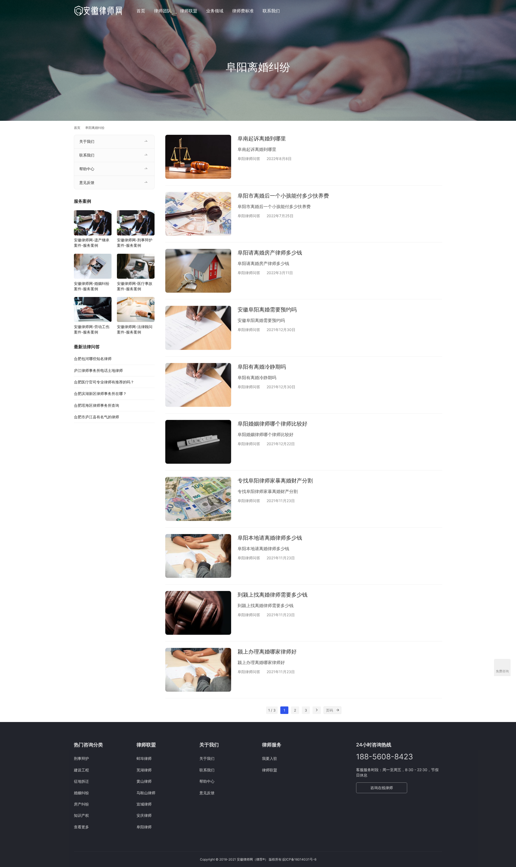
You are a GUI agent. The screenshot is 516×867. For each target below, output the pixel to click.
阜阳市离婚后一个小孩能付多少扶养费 (283, 196)
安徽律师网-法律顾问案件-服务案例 (134, 329)
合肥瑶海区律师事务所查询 (96, 405)
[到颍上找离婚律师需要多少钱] (198, 613)
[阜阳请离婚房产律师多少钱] (198, 271)
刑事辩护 (81, 758)
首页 (141, 10)
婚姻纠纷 (81, 792)
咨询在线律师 (381, 787)
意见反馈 (86, 182)
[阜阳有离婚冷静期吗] (198, 385)
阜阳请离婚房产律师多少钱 (270, 252)
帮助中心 (86, 168)
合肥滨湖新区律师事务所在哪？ (100, 393)
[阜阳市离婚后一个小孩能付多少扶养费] (198, 214)
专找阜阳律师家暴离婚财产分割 (275, 480)
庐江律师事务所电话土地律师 (98, 370)
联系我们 (271, 10)
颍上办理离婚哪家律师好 (267, 651)
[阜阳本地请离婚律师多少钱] (198, 556)
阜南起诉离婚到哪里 (262, 138)
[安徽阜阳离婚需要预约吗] (198, 328)
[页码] (337, 710)
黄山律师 (144, 781)
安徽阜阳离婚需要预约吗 (267, 309)
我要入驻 (269, 758)
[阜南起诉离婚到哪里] (198, 157)
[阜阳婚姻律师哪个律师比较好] (198, 442)
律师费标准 (243, 10)
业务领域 (214, 10)
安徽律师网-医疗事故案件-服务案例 (134, 286)
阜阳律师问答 (249, 158)
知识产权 (81, 815)
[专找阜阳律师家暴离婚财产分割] (198, 499)
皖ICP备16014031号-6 (299, 859)
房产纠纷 (81, 804)
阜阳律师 (144, 827)
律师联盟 (188, 10)
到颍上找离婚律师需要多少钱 (272, 595)
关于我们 (86, 141)
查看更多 (81, 827)
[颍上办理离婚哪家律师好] (198, 670)
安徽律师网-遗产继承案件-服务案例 (91, 243)
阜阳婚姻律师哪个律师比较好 (272, 423)
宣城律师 (144, 804)
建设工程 (81, 770)
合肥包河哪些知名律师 (93, 358)
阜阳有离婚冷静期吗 (262, 367)
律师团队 (162, 10)
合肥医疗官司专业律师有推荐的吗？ (104, 382)
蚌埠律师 (144, 758)
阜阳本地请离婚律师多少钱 (270, 538)
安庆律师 (144, 815)
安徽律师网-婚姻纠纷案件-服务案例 (91, 286)
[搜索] (439, 10)
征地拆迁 (81, 781)
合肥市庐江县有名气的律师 (96, 417)
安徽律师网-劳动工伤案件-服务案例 (91, 329)
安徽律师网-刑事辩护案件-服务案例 (134, 243)
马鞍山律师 (146, 792)
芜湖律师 (144, 770)
